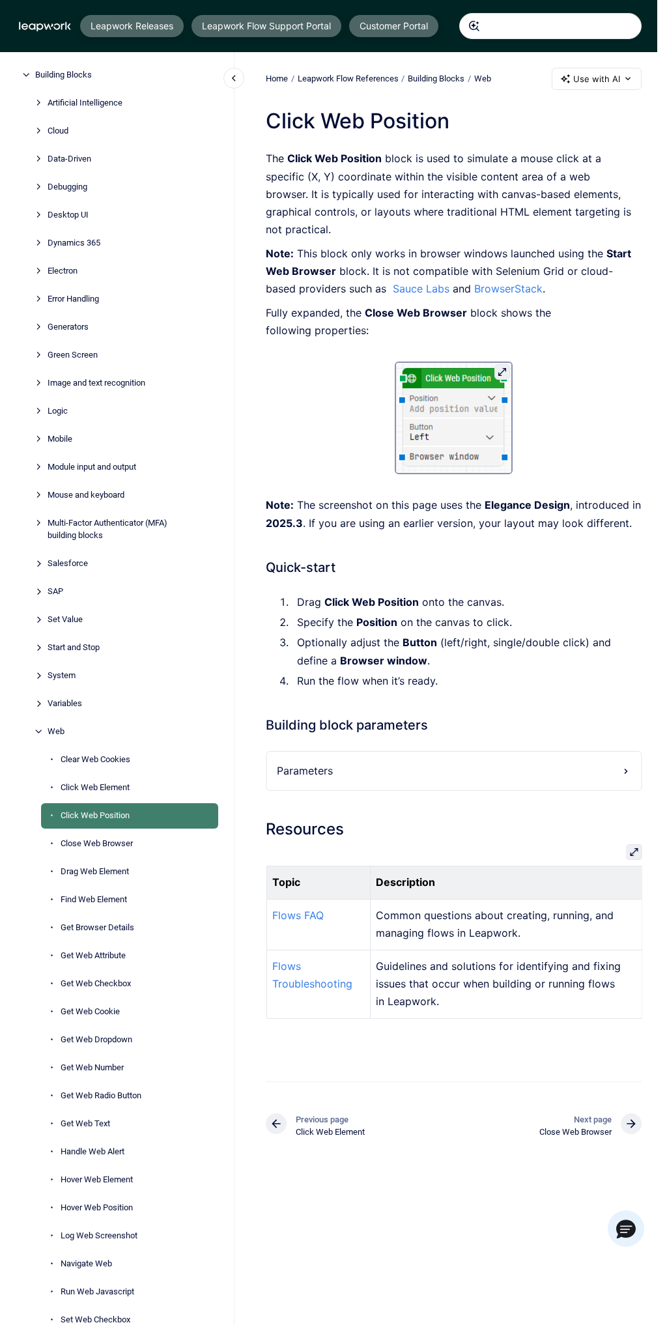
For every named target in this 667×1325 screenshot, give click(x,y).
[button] (626, 1228)
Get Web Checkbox (96, 983)
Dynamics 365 (74, 243)
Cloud (58, 130)
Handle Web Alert (92, 1151)
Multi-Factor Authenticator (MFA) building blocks (107, 529)
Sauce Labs (421, 288)
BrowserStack (508, 288)
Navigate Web (86, 1263)
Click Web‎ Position (95, 815)
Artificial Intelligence (85, 102)
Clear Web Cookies (95, 759)
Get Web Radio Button (101, 1095)
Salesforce (68, 563)
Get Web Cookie (90, 1011)
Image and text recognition (96, 383)
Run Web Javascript (97, 1291)
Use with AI (596, 79)
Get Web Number (92, 1067)
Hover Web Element (97, 1179)
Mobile (60, 439)
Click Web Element (95, 787)
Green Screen (73, 355)
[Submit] (474, 26)
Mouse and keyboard (86, 495)
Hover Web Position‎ (97, 1207)
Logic (58, 411)
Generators (68, 327)
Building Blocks (63, 74)
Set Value (65, 619)
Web (56, 731)
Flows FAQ (297, 915)
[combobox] (550, 26)
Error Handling (73, 299)
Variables (65, 703)
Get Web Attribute (93, 955)
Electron (63, 271)
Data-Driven (69, 159)
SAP (55, 591)
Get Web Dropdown (96, 1039)
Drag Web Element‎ (95, 871)
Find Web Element (94, 899)
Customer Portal (394, 25)
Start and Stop (74, 647)
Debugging (67, 187)
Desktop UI (68, 215)
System (62, 675)
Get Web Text (85, 1123)
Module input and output (92, 467)
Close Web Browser (97, 843)
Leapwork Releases (132, 25)
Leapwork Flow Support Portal (266, 25)
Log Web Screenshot (99, 1235)
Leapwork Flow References (348, 78)
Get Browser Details (97, 927)
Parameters (305, 770)
